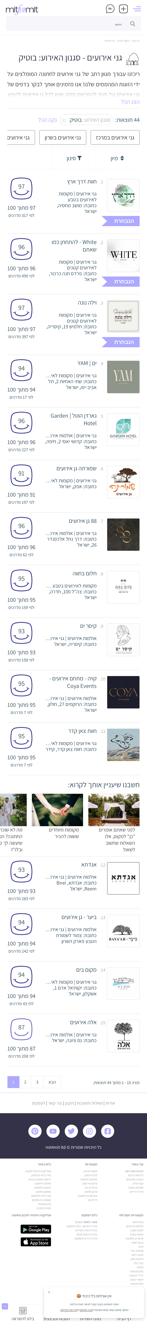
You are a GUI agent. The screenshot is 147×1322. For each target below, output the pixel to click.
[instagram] (91, 1137)
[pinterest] (37, 1137)
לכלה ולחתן (91, 1175)
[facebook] (110, 1137)
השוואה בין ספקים (41, 1200)
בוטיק (88, 119)
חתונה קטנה (136, 1230)
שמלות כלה (137, 1251)
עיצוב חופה (137, 1242)
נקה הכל (47, 119)
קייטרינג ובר (90, 1187)
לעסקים (38, 1103)
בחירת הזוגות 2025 (87, 1234)
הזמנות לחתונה (42, 1187)
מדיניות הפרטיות (68, 1310)
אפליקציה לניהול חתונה (38, 1171)
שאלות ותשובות (90, 1103)
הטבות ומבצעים (134, 1179)
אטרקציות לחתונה (87, 1196)
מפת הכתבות (44, 1208)
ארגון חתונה (90, 1192)
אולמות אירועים (134, 1226)
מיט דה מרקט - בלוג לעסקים (82, 1226)
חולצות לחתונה (43, 1183)
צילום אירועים (89, 1183)
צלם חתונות (137, 1284)
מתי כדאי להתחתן (41, 1175)
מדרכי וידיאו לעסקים (86, 1238)
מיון (115, 158)
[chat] (110, 8)
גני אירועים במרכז (115, 137)
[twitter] (73, 1137)
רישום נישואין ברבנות (40, 1179)
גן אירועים (138, 1222)
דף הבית (135, 40)
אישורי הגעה (136, 1279)
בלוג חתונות (44, 1204)
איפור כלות (137, 1255)
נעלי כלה (138, 1263)
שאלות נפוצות (135, 1187)
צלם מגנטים (137, 1271)
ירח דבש (92, 1200)
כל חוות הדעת (135, 1175)
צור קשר (55, 1103)
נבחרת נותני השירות (86, 1230)
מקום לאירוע (123, 40)
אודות (110, 1103)
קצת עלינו (137, 1183)
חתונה (140, 1267)
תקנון (69, 1103)
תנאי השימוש (86, 1310)
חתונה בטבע (136, 1234)
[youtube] (55, 1137)
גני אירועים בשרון (63, 137)
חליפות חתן (137, 1259)
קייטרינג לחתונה (134, 1238)
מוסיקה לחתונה (88, 1179)
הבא (52, 1082)
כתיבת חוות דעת (134, 1171)
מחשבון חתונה (43, 1192)
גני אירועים (109, 40)
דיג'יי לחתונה (136, 1275)
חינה (140, 1247)
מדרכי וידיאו (136, 1192)
